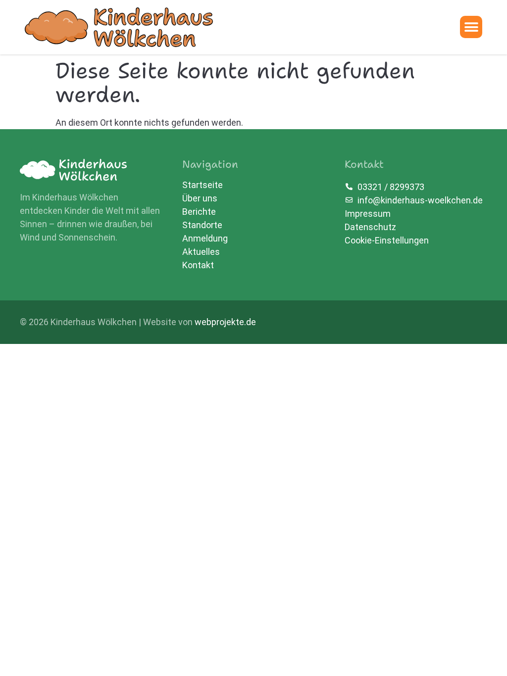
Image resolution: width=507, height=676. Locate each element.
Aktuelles (201, 252)
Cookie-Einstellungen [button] (387, 240)
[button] (471, 27)
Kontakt (198, 265)
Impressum (368, 213)
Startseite (202, 185)
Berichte (199, 212)
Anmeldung (205, 238)
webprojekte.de (225, 322)
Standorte (202, 225)
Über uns (199, 198)
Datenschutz (370, 227)
